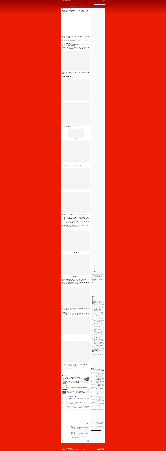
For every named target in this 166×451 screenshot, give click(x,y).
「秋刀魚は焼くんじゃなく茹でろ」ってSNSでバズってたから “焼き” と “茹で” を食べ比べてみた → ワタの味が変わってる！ (98, 354)
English (104, 0)
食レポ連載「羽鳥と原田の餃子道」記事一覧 (67, 8)
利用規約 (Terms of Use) (70, 449)
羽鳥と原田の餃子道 (83, 387)
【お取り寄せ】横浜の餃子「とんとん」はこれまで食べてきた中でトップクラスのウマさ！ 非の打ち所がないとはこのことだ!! (100, 378)
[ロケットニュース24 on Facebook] (98, 0)
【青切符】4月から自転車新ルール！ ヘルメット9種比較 (98, 351)
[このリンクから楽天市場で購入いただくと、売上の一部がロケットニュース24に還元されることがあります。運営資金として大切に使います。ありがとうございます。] (96, 0)
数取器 (98, 449)
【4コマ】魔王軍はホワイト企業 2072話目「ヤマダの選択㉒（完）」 (99, 337)
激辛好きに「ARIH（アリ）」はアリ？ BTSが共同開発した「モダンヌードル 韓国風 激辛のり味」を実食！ (98, 279)
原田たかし (65, 13)
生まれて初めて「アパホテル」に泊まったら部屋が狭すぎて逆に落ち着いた (99, 334)
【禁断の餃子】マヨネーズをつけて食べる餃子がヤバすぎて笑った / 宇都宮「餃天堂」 (100, 370)
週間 (92, 298)
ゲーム (82, 449)
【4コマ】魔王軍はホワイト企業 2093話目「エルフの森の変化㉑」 (80, 429)
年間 (92, 300)
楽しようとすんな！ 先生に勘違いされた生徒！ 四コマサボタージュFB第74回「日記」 (98, 310)
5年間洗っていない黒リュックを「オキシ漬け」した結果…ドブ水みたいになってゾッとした (99, 316)
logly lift (89, 389)
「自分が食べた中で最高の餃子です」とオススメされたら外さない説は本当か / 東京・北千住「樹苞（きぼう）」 (100, 385)
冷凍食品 (72, 387)
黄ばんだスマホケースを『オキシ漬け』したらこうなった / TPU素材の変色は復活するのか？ (99, 349)
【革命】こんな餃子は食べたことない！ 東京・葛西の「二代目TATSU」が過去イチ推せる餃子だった (100, 400)
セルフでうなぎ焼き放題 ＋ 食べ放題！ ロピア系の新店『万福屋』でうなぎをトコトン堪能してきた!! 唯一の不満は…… (98, 340)
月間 (92, 299)
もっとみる (65, 385)
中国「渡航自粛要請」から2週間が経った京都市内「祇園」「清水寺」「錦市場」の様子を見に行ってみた (99, 346)
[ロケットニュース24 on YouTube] (101, 0)
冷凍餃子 (75, 387)
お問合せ (74, 449)
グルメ (64, 387)
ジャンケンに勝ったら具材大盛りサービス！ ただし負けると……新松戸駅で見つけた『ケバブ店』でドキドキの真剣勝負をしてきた (98, 277)
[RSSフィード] (102, 0)
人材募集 (80, 449)
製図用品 (100, 449)
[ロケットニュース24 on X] (97, 0)
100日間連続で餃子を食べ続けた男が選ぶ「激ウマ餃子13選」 (100, 388)
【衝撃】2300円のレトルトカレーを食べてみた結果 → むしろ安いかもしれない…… (68, 422)
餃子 (86, 387)
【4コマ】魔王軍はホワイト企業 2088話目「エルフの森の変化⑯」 (99, 323)
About (63, 449)
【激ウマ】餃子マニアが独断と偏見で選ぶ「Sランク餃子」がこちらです (100, 393)
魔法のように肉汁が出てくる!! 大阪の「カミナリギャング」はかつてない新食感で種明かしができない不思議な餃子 (100, 397)
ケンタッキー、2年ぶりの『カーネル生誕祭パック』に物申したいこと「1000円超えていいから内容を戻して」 (80, 434)
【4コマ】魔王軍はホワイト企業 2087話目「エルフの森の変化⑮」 (99, 321)
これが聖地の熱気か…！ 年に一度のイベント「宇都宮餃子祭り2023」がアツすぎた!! (100, 427)
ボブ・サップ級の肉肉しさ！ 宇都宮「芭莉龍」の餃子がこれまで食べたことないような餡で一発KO (100, 382)
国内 (66, 387)
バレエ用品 (103, 449)
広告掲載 (77, 449)
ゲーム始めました (99, 6)
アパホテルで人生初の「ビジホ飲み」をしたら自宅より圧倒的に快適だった (99, 318)
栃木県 (79, 387)
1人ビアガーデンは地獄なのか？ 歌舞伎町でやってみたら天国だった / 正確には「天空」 (99, 308)
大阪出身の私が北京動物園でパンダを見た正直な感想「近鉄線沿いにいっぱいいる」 (99, 330)
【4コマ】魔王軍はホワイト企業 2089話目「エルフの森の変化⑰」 (99, 326)
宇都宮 (77, 387)
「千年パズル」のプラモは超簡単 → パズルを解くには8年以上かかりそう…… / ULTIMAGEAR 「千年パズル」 (84, 423)
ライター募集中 (95, 6)
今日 (92, 297)
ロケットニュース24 (71, 3)
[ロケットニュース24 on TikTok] (100, 0)
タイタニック (69, 387)
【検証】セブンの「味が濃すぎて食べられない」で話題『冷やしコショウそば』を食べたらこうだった (99, 302)
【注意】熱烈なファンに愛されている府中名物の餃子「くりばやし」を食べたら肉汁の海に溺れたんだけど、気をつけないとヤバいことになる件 (100, 375)
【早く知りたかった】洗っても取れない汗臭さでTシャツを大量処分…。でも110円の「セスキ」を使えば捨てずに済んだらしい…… (79, 435)
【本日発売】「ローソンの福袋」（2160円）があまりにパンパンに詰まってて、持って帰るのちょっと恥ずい (99, 343)
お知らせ (65, 449)
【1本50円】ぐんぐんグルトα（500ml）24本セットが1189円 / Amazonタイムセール (98, 275)
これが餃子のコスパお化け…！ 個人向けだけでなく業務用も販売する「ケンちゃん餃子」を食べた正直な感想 (100, 404)
